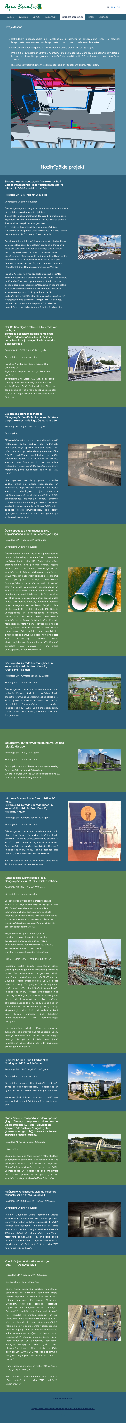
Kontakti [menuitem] (103, 17)
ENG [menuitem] (113, 7)
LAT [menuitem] (107, 7)
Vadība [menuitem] (91, 17)
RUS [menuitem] (118, 7)
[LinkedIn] (63, 1415)
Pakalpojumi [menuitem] (51, 17)
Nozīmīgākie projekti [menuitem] (72, 17)
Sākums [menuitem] (10, 17)
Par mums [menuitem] (23, 17)
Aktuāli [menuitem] (36, 17)
